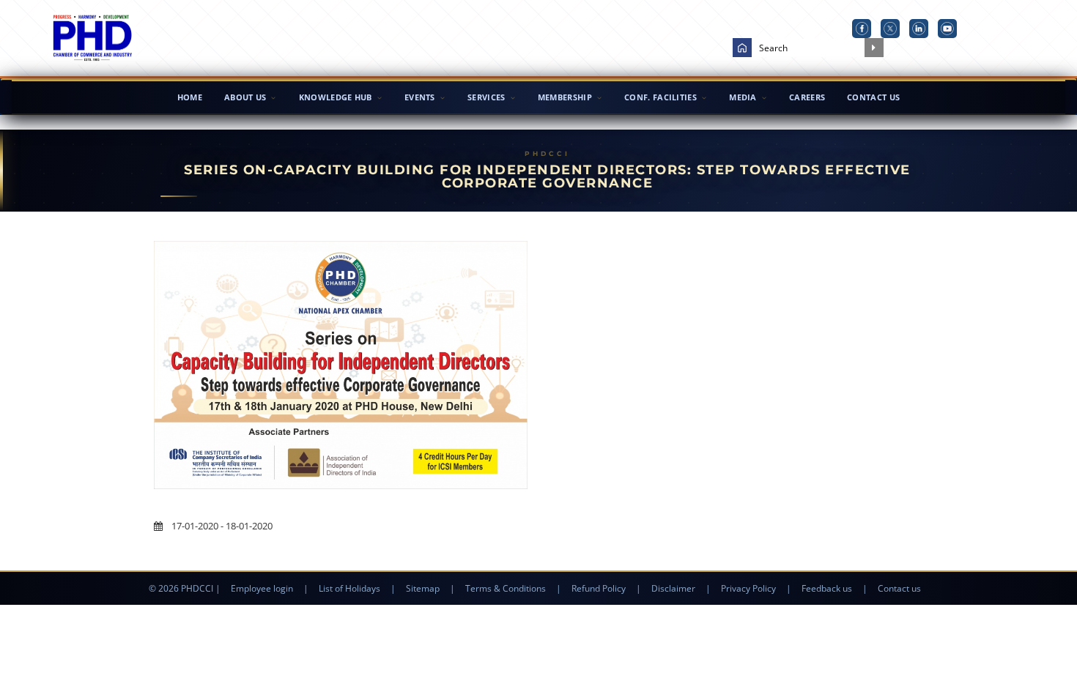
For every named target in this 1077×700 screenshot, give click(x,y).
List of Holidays (349, 588)
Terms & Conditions (505, 588)
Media (743, 97)
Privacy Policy (748, 588)
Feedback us (827, 588)
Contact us (899, 588)
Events (419, 97)
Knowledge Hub (335, 97)
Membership (565, 97)
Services (486, 97)
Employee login (262, 588)
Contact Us (873, 97)
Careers (807, 97)
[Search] (874, 47)
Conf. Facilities (660, 97)
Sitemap (423, 588)
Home (189, 97)
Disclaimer (673, 588)
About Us (245, 97)
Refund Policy (598, 588)
